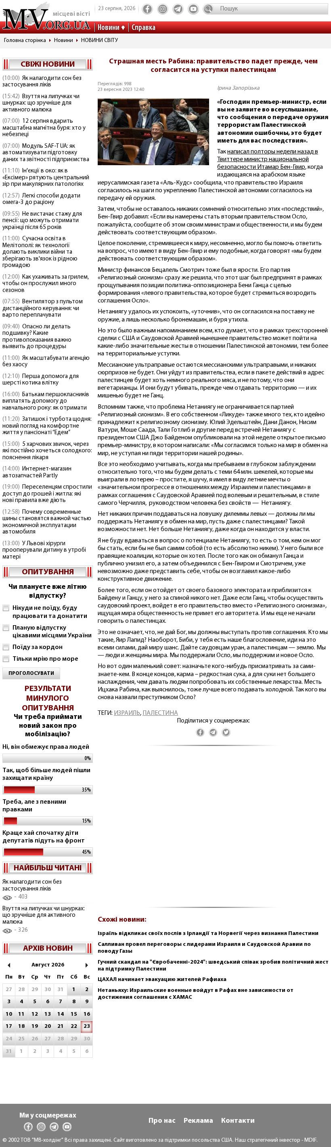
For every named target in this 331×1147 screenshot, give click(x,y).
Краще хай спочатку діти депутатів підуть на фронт (43, 837)
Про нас (162, 1121)
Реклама (198, 1121)
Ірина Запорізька (238, 88)
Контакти (238, 1121)
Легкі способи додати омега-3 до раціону (41, 199)
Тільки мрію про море (45, 659)
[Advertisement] (213, 831)
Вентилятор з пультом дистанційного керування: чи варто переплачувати (42, 308)
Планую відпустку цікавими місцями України (52, 632)
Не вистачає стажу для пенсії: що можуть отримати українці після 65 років (42, 221)
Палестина (160, 713)
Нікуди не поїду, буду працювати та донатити (50, 612)
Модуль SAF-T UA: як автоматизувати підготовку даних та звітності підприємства (45, 153)
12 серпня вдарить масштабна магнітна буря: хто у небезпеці (44, 128)
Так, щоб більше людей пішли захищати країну (46, 774)
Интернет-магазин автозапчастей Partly (36, 472)
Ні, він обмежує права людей (45, 747)
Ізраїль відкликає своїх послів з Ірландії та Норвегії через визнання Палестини (208, 934)
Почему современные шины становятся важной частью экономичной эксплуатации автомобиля (46, 522)
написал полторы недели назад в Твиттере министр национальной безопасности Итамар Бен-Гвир (267, 159)
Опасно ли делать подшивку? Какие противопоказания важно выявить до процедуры (36, 337)
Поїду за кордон (38, 647)
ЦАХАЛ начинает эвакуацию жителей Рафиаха (162, 980)
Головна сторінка (25, 41)
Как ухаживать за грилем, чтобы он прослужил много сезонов (45, 284)
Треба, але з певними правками (34, 806)
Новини (108, 28)
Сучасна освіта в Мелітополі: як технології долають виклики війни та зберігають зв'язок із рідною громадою (40, 252)
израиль (127, 713)
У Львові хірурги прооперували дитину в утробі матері (44, 550)
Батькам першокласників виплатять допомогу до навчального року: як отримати (45, 401)
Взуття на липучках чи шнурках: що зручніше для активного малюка (41, 103)
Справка (143, 28)
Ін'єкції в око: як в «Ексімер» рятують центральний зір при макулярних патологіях (45, 177)
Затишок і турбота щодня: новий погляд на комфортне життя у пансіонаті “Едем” (47, 426)
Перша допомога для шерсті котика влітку (40, 380)
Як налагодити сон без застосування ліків (42, 82)
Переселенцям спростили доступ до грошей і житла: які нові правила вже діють (47, 494)
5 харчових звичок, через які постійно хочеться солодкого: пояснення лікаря (47, 451)
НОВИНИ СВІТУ (99, 41)
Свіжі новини (48, 65)
